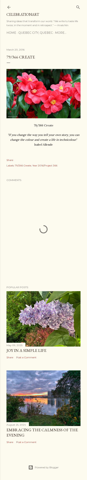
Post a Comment (26, 357)
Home (11, 33)
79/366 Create (23, 165)
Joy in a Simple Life (26, 350)
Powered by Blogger (47, 467)
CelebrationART (22, 14)
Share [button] (9, 160)
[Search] (78, 6)
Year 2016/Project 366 (44, 165)
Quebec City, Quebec (35, 33)
